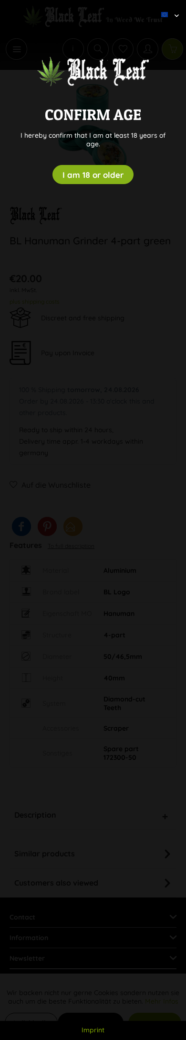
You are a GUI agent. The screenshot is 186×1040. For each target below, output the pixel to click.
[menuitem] (166, 7)
